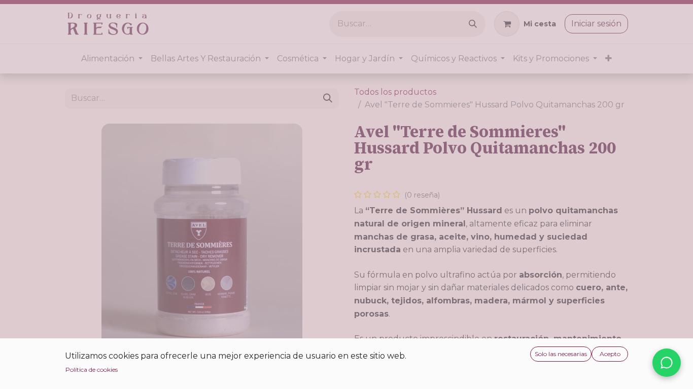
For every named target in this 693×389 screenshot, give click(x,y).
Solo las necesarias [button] (561, 354)
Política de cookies (91, 369)
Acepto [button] (610, 354)
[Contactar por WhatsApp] (666, 362)
